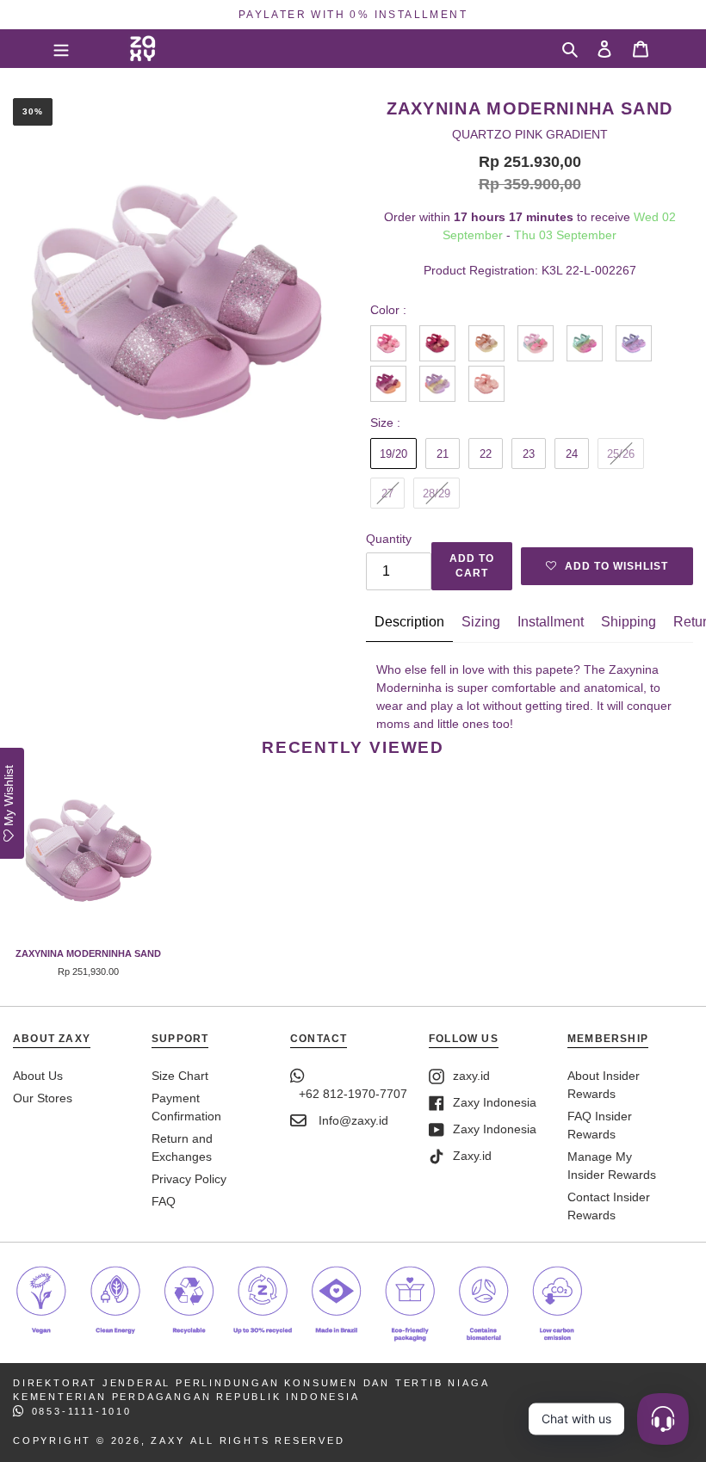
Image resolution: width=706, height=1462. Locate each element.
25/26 (621, 453)
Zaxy (167, 1440)
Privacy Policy (189, 1179)
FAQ (164, 1201)
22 (486, 453)
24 (572, 453)
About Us (38, 1076)
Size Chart (180, 1076)
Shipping (628, 621)
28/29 (436, 493)
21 (443, 453)
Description (409, 621)
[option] (353, 14)
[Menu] (61, 48)
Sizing (480, 621)
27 (387, 493)
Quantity (389, 539)
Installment (550, 621)
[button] (607, 566)
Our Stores (42, 1098)
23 (529, 453)
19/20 (393, 453)
